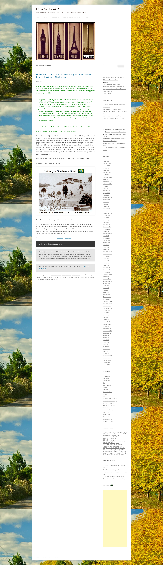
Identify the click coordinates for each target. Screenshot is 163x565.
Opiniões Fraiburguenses (110, 403)
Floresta (105, 389)
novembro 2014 (107, 276)
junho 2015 (106, 261)
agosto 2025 (106, 166)
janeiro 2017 (106, 238)
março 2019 (106, 209)
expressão (105, 438)
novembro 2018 (107, 213)
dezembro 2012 (107, 328)
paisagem (120, 449)
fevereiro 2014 (107, 297)
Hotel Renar (118, 444)
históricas (51, 277)
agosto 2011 (106, 365)
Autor (86, 18)
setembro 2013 (107, 308)
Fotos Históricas (107, 392)
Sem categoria (107, 414)
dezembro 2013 (107, 301)
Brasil (125, 432)
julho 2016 (106, 245)
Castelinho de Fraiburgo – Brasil (112, 109)
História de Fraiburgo (109, 444)
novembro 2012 (107, 331)
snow (37, 279)
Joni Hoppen (116, 446)
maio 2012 (106, 344)
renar (92, 277)
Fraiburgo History (120, 441)
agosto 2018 (106, 215)
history (56, 277)
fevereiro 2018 (107, 227)
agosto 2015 (106, 256)
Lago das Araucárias (111, 447)
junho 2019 (106, 202)
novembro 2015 (107, 252)
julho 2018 (106, 218)
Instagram (68, 238)
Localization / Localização (110, 399)
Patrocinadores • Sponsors (71, 18)
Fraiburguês (108, 442)
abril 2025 (106, 170)
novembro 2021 (107, 181)
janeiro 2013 (106, 326)
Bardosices (106, 378)
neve (83, 277)
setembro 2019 (107, 197)
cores (124, 433)
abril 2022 (106, 179)
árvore (122, 454)
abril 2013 (106, 319)
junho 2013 (106, 315)
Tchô (124, 453)
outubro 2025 (107, 163)
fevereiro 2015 (107, 270)
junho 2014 (106, 288)
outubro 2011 (107, 360)
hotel (60, 277)
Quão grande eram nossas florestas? (113, 116)
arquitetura (119, 432)
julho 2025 (106, 168)
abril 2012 (106, 347)
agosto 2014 (106, 283)
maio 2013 (106, 317)
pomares (87, 277)
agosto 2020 (106, 193)
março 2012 (106, 349)
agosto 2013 (106, 310)
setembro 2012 (107, 335)
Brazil (105, 433)
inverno (65, 277)
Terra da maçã (116, 454)
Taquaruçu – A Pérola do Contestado (115, 132)
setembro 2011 (107, 362)
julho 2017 (106, 236)
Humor (105, 394)
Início (38, 18)
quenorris (110, 451)
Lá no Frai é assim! (47, 9)
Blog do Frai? (55, 18)
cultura (105, 435)
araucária (105, 432)
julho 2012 (106, 340)
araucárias (39, 277)
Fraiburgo (45, 277)
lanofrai (122, 448)
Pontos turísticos (66, 275)
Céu (104, 383)
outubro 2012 (107, 333)
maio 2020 (106, 195)
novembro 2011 (107, 358)
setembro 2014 (107, 281)
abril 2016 (106, 249)
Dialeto (105, 387)
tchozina (105, 453)
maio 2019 (106, 204)
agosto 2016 (106, 242)
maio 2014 (106, 290)
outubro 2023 (107, 172)
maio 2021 (106, 188)
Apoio (45, 18)
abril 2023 (106, 175)
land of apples (77, 277)
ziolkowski (43, 279)
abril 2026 (106, 161)
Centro (115, 433)
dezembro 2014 (107, 274)
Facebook (60, 238)
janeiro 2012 (106, 353)
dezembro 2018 (107, 211)
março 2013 (106, 322)
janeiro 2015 (106, 272)
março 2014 (106, 295)
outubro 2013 (107, 306)
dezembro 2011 (107, 356)
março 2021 (106, 190)
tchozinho (112, 453)
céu (118, 435)
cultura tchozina (111, 435)
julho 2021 (106, 186)
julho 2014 (106, 285)
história (117, 443)
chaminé (120, 433)
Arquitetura (54, 275)
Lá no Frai (107, 449)
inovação (105, 446)
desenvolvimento (107, 437)
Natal (112, 449)
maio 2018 (106, 222)
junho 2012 (106, 342)
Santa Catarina (120, 451)
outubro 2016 (107, 240)
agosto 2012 (106, 337)
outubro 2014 (107, 279)
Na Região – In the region (110, 401)
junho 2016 (106, 247)
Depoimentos (107, 385)
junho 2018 (106, 220)
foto (110, 438)
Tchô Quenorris (107, 419)
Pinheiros (105, 451)
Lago (59, 275)
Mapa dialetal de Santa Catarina (113, 84)
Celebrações (106, 380)
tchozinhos (119, 453)
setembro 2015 (107, 254)
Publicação (106, 412)
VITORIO (105, 148)
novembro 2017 (107, 231)
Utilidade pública (108, 421)
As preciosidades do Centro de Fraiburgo (114, 118)
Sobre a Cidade (76, 275)
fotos (114, 438)
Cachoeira (110, 433)
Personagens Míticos (109, 405)
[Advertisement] (115, 518)
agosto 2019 (106, 200)
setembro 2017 (107, 233)
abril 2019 (106, 206)
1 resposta (39, 82)
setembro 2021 (107, 184)
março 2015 (106, 267)
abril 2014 (106, 292)
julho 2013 (106, 313)
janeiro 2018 (106, 229)
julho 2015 (106, 258)
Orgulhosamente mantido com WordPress (47, 557)
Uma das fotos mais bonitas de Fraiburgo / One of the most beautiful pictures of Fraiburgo (64, 75)
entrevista (121, 436)
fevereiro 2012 (107, 351)
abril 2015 (106, 265)
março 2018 (106, 224)
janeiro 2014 (106, 299)
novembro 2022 (107, 177)
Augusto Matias (107, 138)
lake (72, 277)
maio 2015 (106, 263)
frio (114, 443)
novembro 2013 (107, 304)
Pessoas (105, 408)
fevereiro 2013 (107, 324)
